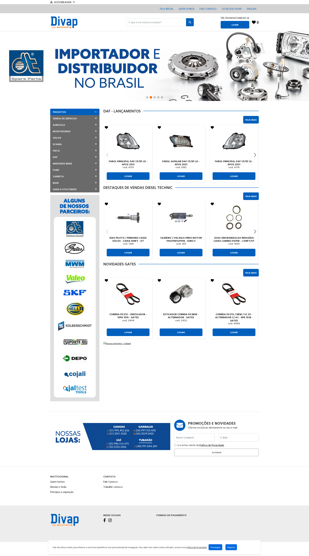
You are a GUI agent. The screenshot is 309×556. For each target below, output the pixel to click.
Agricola (59, 125)
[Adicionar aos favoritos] (106, 127)
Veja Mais (251, 119)
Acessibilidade (63, 2)
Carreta (58, 176)
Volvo (57, 138)
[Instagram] (110, 520)
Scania (57, 144)
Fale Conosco (110, 482)
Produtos (59, 112)
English (251, 9)
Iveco (56, 150)
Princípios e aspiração (62, 492)
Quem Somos (186, 9)
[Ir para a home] (64, 519)
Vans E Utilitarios (65, 189)
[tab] (74, 112)
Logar (128, 176)
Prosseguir (215, 547)
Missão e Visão (58, 487)
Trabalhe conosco (113, 487)
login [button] (235, 24)
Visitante (230, 18)
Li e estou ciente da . (201, 445)
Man (56, 183)
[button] (156, 22)
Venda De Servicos (65, 118)
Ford (56, 170)
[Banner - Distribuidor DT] (154, 65)
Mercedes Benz (62, 163)
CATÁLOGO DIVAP (232, 9)
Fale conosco (208, 9)
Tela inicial (166, 9)
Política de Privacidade (211, 445)
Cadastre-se (242, 18)
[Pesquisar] (190, 22)
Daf (55, 157)
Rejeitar (231, 547)
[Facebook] (104, 520)
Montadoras (61, 131)
